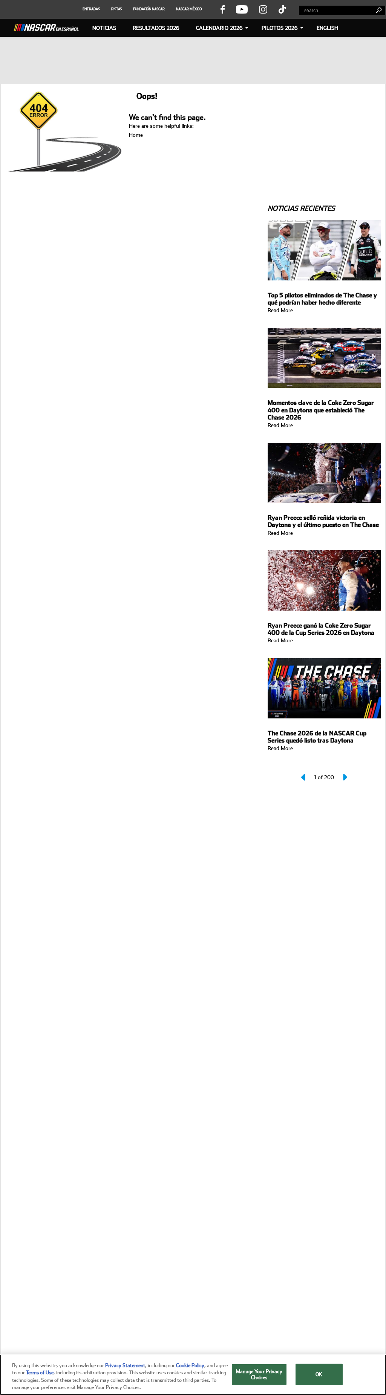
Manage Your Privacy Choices (259, 1374)
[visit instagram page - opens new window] (263, 9)
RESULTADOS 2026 (156, 28)
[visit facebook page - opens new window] (222, 9)
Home (136, 135)
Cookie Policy (190, 1365)
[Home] (49, 26)
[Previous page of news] (303, 777)
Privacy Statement (125, 1365)
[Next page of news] (344, 777)
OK (319, 1374)
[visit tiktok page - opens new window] (282, 9)
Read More (280, 310)
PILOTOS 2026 (280, 28)
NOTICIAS (104, 28)
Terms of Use (40, 1372)
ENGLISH (327, 28)
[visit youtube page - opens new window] (241, 9)
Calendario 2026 (219, 28)
